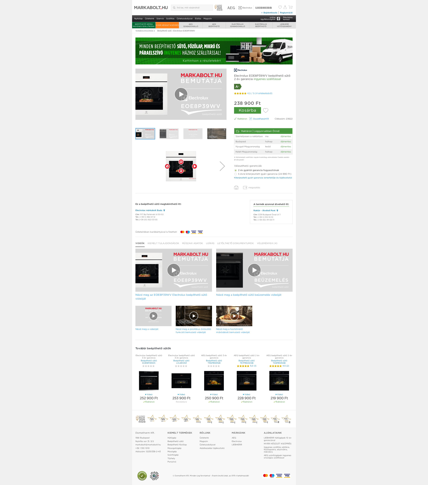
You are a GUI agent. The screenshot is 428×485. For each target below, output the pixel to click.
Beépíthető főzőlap (177, 444)
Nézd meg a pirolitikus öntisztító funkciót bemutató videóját (193, 331)
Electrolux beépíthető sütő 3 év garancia (149, 356)
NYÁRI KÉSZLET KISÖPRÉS (167, 25)
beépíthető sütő (150, 204)
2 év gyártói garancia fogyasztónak (258, 170)
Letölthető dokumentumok (235, 243)
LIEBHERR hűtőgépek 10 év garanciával (277, 438)
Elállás (198, 18)
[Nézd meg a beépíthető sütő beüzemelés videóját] (169, 133)
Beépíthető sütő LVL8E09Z (181, 361)
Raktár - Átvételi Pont (264, 210)
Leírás (210, 243)
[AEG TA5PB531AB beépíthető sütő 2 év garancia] (279, 381)
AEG (234, 437)
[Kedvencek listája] (280, 8)
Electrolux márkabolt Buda (148, 210)
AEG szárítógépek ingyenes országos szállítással (277, 456)
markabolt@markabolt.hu (148, 444)
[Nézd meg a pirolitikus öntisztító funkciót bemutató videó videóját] (217, 133)
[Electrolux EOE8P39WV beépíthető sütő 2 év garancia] (181, 166)
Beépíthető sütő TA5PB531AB (279, 361)
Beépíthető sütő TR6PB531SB (214, 361)
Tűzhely (171, 458)
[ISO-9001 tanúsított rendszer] (154, 476)
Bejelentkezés (270, 12)
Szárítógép (173, 455)
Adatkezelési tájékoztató (212, 448)
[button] (167, 166)
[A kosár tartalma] (290, 8)
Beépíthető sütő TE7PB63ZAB (247, 361)
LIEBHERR (237, 444)
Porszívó (172, 461)
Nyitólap (138, 18)
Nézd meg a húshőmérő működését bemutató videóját (233, 331)
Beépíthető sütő (176, 441)
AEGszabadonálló (190, 25)
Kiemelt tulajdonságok (163, 243)
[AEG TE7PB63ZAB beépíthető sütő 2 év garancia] (246, 381)
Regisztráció (286, 12)
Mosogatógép (174, 448)
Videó (149, 394)
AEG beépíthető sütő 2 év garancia (246, 356)
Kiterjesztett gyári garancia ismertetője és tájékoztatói (263, 177)
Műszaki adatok (192, 243)
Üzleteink (149, 18)
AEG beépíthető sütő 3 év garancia (214, 356)
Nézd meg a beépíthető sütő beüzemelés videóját (248, 294)
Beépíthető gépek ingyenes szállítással (144, 25)
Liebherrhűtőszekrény (284, 25)
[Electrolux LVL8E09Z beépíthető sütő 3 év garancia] (181, 381)
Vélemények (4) (267, 243)
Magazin (207, 18)
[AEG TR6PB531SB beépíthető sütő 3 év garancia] (214, 381)
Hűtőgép (172, 437)
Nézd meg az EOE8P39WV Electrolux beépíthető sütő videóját (171, 296)
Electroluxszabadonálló (237, 25)
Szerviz (160, 18)
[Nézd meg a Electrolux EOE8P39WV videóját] (181, 94)
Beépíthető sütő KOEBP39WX (149, 361)
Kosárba (247, 110)
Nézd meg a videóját (146, 329)
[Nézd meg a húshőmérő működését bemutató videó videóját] (234, 316)
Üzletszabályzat (185, 18)
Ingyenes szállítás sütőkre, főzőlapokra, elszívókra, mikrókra (277, 449)
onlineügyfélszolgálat (268, 18)
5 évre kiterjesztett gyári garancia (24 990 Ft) (264, 174)
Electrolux (237, 441)
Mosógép (172, 451)
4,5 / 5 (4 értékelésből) (259, 93)
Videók (140, 243)
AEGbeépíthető (214, 25)
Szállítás (170, 18)
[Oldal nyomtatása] (236, 187)
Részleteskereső (288, 18)
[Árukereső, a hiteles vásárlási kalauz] (142, 476)
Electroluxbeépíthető (261, 25)
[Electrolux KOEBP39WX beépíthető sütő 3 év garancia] (148, 381)
